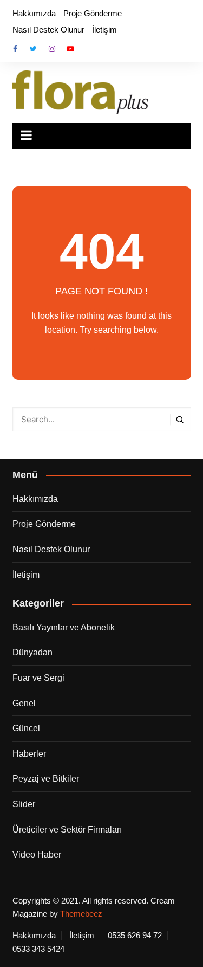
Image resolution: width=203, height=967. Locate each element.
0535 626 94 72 (135, 935)
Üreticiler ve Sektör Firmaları (67, 829)
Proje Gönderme (92, 13)
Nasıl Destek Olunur (48, 29)
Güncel (26, 728)
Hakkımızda (34, 13)
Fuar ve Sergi (38, 677)
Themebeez (81, 913)
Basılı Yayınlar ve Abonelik (63, 627)
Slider (23, 804)
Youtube (70, 49)
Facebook (15, 49)
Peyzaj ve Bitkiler (45, 778)
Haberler (29, 753)
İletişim (104, 29)
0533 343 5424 (38, 949)
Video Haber (36, 854)
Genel (24, 703)
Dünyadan (32, 652)
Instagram (52, 49)
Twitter (33, 49)
